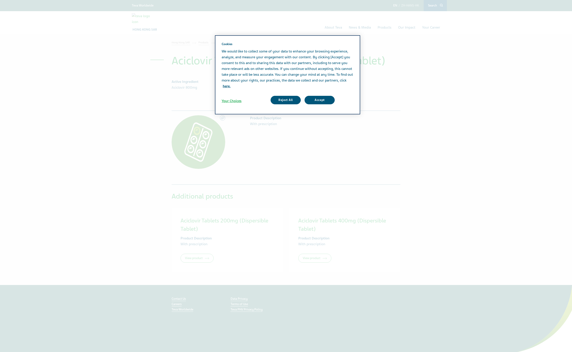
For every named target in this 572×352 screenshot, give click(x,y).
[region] (287, 74)
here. (227, 86)
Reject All (285, 100)
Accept (320, 100)
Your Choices (232, 101)
